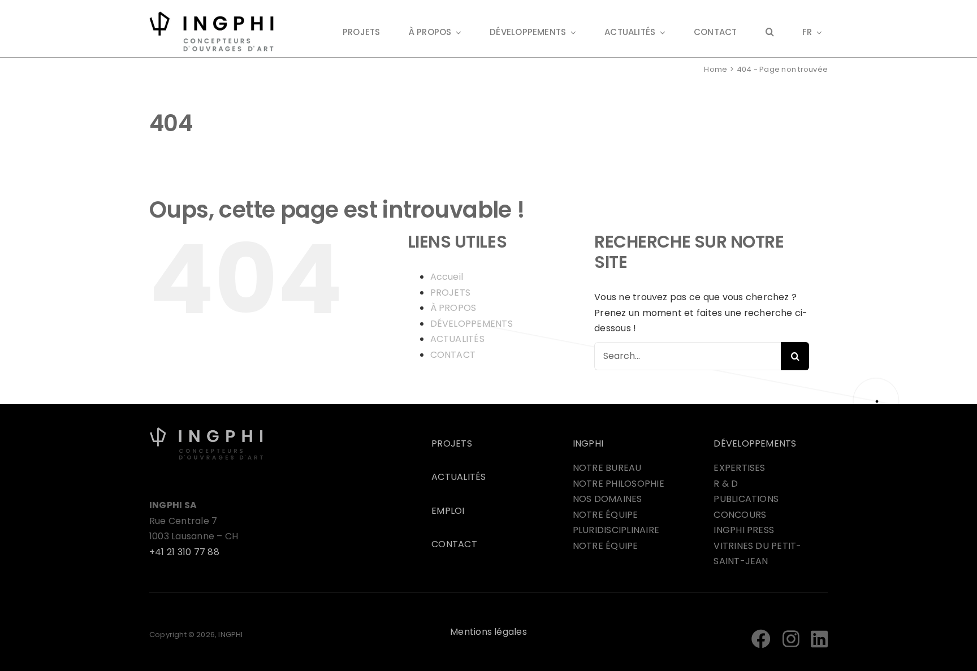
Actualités (458, 476)
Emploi (447, 510)
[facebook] (761, 638)
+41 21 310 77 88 (184, 552)
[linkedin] (819, 638)
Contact (454, 544)
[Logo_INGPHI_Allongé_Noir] (211, 15)
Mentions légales (488, 631)
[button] (770, 33)
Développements (755, 443)
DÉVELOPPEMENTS (471, 323)
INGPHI (588, 443)
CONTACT (453, 354)
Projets (451, 443)
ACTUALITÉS (457, 338)
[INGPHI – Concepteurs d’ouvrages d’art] (206, 431)
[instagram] (791, 638)
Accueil (447, 276)
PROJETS (450, 292)
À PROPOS (453, 307)
